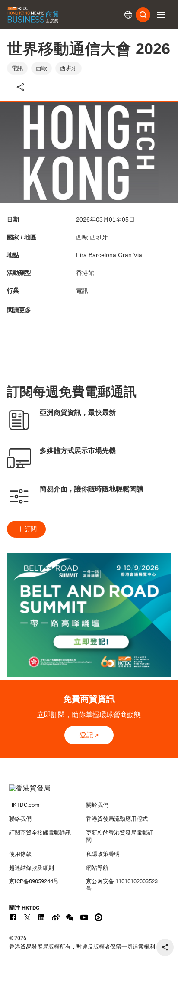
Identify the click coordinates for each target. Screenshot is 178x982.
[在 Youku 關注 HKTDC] (98, 917)
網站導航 (97, 868)
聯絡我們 (20, 819)
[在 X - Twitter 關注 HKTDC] (27, 917)
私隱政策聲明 (103, 854)
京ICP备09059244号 (34, 881)
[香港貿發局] (89, 792)
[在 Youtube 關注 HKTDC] (84, 917)
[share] (165, 947)
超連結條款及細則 (31, 868)
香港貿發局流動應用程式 (117, 819)
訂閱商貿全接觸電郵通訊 (40, 832)
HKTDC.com (24, 805)
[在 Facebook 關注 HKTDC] (13, 917)
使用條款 (20, 854)
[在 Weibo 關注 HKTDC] (56, 917)
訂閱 (31, 528)
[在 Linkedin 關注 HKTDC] (41, 917)
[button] (160, 14)
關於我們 (97, 805)
